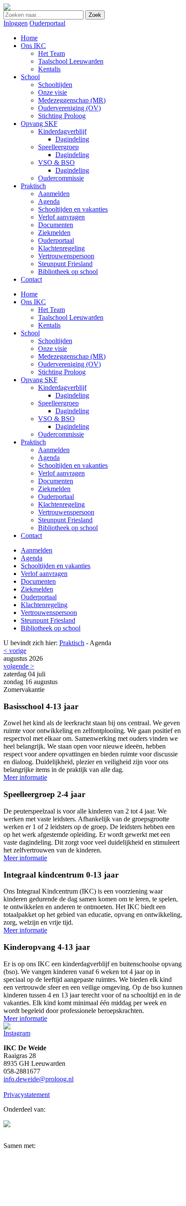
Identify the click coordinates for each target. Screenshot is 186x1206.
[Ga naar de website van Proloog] (6, 1125)
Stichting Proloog (62, 372)
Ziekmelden (54, 488)
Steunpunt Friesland (65, 520)
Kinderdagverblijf (62, 387)
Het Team (51, 309)
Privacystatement (26, 1094)
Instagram (16, 1033)
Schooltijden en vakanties (73, 465)
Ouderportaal (47, 23)
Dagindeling (72, 395)
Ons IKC (33, 302)
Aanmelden (54, 449)
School (30, 333)
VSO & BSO (56, 418)
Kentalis (49, 325)
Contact (31, 535)
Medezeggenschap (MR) (72, 356)
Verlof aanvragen (61, 473)
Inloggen (15, 23)
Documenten (55, 481)
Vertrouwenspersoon (66, 512)
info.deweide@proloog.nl (38, 1079)
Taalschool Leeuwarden (70, 317)
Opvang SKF (39, 379)
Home (29, 294)
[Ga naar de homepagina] (6, 8)
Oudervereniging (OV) (69, 364)
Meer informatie (25, 777)
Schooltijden (55, 340)
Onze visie (52, 348)
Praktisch (33, 442)
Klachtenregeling (61, 504)
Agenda (49, 457)
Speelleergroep (58, 403)
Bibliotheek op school (68, 527)
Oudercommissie (61, 434)
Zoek (95, 15)
